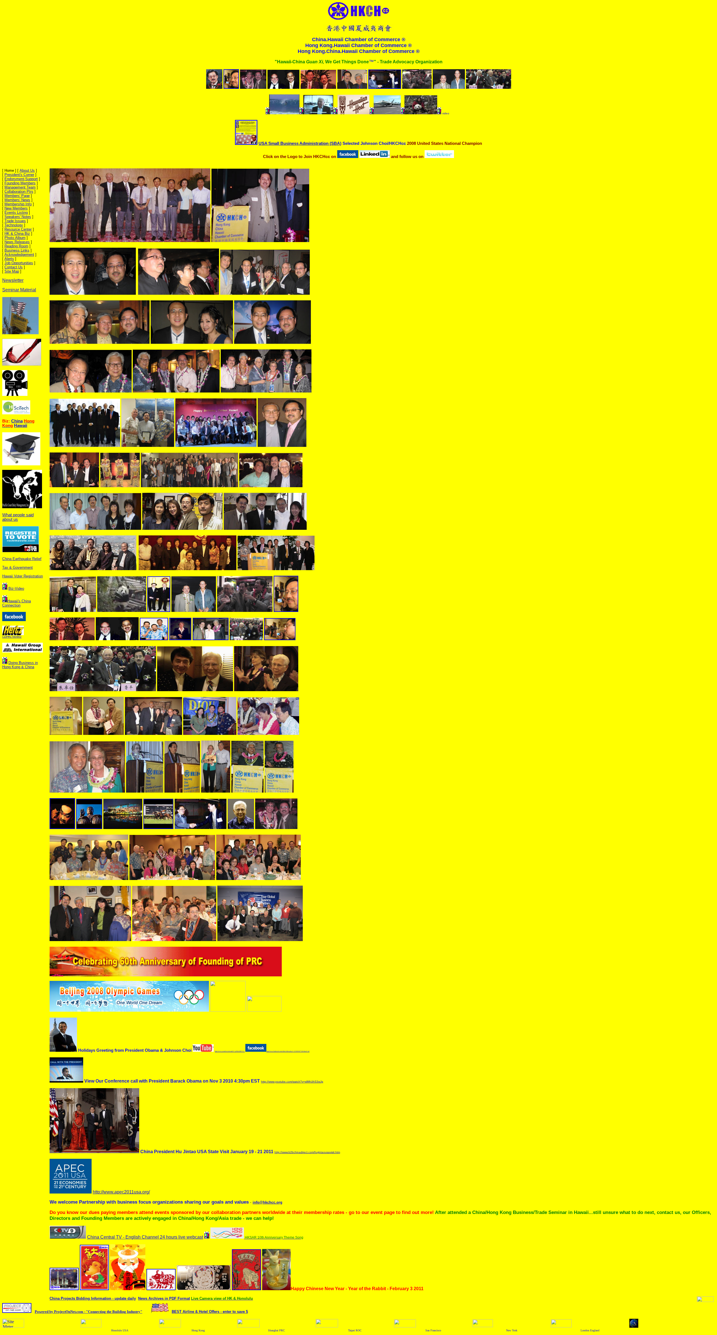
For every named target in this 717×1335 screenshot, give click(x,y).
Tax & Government (17, 567)
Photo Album (14, 238)
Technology (13, 225)
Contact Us (13, 267)
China (17, 421)
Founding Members (20, 183)
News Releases (17, 242)
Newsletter (13, 280)
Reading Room (16, 246)
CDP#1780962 (12, 636)
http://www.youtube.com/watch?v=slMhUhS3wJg (292, 1081)
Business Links (16, 250)
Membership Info (18, 204)
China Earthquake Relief (21, 559)
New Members (16, 208)
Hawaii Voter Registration (22, 576)
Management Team (20, 187)
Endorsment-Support (21, 179)
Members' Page (17, 196)
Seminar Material (19, 289)
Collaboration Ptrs (18, 191)
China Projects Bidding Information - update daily (93, 1298)
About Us (27, 170)
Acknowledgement (19, 254)
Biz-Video (16, 588)
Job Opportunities (18, 263)
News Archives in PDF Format (164, 1298)
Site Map (11, 271)
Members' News (17, 200)
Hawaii (20, 425)
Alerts (9, 259)
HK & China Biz (17, 233)
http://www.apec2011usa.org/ (121, 1192)
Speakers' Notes (17, 217)
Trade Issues (15, 221)
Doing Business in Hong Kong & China (20, 665)
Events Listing (16, 212)
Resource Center (18, 229)
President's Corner (19, 175)
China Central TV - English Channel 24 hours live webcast (145, 1237)
